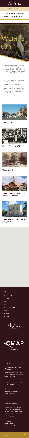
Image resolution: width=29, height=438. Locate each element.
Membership (7, 313)
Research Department (9, 307)
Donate (5, 310)
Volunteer (6, 316)
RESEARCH (14, 16)
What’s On (6, 298)
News (5, 301)
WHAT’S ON (21, 13)
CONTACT (22, 16)
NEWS (6, 16)
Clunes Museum (8, 295)
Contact (6, 304)
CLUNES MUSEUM (10, 13)
